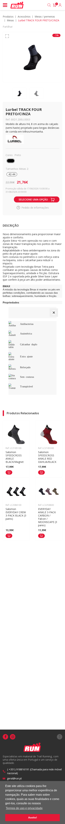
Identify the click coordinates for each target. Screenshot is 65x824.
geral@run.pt (14, 778)
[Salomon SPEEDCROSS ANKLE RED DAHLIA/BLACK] (41, 472)
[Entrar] (60, 5)
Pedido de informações (35, 207)
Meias (10, 20)
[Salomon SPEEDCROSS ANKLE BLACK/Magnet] (9, 472)
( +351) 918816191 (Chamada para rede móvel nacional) (34, 771)
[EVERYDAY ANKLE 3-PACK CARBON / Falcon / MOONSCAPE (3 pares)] (41, 536)
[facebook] (5, 736)
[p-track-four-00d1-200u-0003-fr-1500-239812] (32, 57)
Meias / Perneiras (45, 16)
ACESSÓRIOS (24, 16)
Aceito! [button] (32, 817)
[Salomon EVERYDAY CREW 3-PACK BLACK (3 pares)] (9, 536)
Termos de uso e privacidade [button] (24, 808)
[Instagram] (12, 736)
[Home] (17, 5)
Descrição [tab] (11, 226)
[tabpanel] (32, 57)
